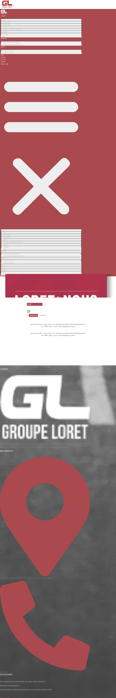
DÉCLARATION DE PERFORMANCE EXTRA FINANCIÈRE (12, 29)
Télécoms (3, 57)
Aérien (2, 55)
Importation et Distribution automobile (11, 42)
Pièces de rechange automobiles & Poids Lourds (13, 44)
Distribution (4, 38)
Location (3, 46)
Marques (4, 36)
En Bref (4, 20)
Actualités (3, 59)
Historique (5, 31)
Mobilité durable (6, 22)
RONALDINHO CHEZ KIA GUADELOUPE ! (10, 686)
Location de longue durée (8, 53)
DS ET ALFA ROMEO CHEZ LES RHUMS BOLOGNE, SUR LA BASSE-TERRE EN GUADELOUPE (23, 682)
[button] (41, 146)
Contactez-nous (4, 64)
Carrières (3, 61)
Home (29, 304)
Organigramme (6, 34)
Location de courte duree (8, 51)
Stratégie (5, 27)
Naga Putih (33, 315)
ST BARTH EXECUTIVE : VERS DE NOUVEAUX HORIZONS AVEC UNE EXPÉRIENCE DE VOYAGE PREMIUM (26, 690)
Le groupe (3, 16)
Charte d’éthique (6, 24)
